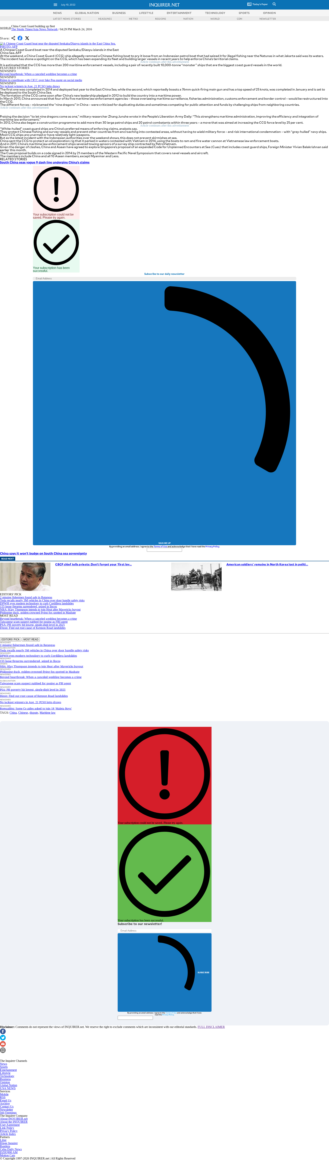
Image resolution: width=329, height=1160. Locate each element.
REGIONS (160, 18)
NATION (188, 18)
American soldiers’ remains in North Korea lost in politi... (267, 564)
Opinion (5, 1082)
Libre (3, 1140)
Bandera (5, 1146)
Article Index (8, 1134)
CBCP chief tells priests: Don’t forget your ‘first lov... (93, 564)
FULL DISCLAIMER (211, 1027)
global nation (87, 13)
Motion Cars (7, 1155)
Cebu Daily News (11, 1149)
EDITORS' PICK (11, 639)
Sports (4, 1067)
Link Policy (7, 1128)
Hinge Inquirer (9, 1143)
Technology (7, 1076)
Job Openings (8, 1112)
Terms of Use (160, 546)
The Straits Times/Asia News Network (34, 29)
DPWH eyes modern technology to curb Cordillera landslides (37, 603)
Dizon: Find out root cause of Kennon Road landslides (32, 627)
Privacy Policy (212, 546)
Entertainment (8, 1070)
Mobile (4, 1094)
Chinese (23, 712)
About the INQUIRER (14, 1121)
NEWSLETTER (268, 18)
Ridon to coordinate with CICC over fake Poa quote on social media (41, 80)
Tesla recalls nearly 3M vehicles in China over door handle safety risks (42, 600)
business (119, 13)
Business (5, 1079)
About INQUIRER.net (14, 1118)
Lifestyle (5, 1073)
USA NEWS (8, 1088)
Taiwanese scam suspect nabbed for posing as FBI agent (34, 621)
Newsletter (6, 1109)
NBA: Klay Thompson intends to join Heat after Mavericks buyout (40, 609)
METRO (133, 18)
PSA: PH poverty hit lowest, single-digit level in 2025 (32, 624)
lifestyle (146, 13)
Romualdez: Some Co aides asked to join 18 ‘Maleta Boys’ (36, 708)
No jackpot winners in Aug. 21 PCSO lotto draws (30, 86)
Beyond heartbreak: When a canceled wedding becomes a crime (38, 74)
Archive (5, 1103)
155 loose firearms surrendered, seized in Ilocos (28, 606)
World (5, 28)
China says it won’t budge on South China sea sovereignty (43, 553)
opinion (269, 13)
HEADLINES (105, 18)
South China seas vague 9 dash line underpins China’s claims (44, 162)
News (57, 13)
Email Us (5, 1100)
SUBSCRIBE (204, 972)
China (13, 712)
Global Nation (8, 1085)
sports (244, 13)
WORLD (215, 18)
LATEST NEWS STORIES (67, 18)
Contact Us (7, 1106)
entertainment (179, 13)
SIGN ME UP (164, 543)
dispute (34, 712)
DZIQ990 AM (9, 1152)
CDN (239, 18)
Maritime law (48, 712)
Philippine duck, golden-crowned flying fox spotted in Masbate (38, 612)
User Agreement (10, 1124)
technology (215, 13)
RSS (3, 1097)
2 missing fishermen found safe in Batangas (26, 597)
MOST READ (30, 639)
